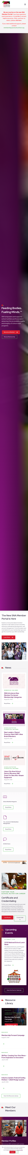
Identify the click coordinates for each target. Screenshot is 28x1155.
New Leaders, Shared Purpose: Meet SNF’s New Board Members (13, 734)
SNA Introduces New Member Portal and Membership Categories (13, 695)
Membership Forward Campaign (13, 1035)
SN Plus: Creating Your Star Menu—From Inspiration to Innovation (14, 1057)
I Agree (12, 1152)
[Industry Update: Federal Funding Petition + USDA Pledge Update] (4, 1088)
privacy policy (20, 1150)
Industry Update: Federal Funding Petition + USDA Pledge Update (13, 1079)
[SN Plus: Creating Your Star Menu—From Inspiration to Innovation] (4, 1066)
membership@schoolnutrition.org (14, 28)
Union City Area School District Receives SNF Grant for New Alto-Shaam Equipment (14, 774)
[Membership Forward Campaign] (4, 1044)
